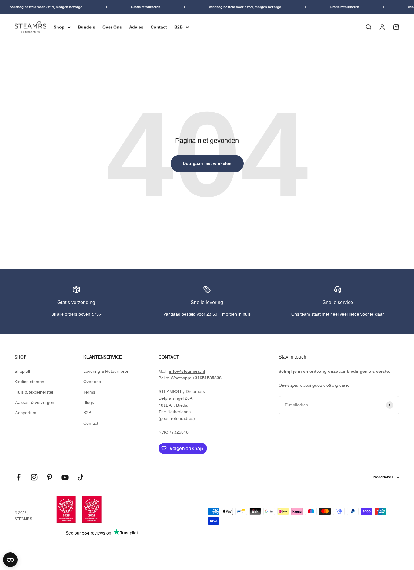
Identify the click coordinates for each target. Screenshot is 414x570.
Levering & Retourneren (106, 371)
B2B (178, 27)
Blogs (88, 402)
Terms (89, 392)
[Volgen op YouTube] (65, 477)
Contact (159, 27)
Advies (136, 27)
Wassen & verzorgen (34, 402)
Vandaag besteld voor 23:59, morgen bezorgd (43, 7)
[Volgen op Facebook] (19, 477)
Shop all (22, 371)
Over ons (92, 381)
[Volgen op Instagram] (34, 477)
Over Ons (112, 27)
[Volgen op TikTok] (80, 477)
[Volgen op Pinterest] (49, 477)
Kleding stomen (29, 381)
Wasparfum (25, 412)
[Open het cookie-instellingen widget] (10, 559)
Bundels (86, 27)
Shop (59, 27)
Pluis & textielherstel (34, 392)
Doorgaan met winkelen (207, 163)
